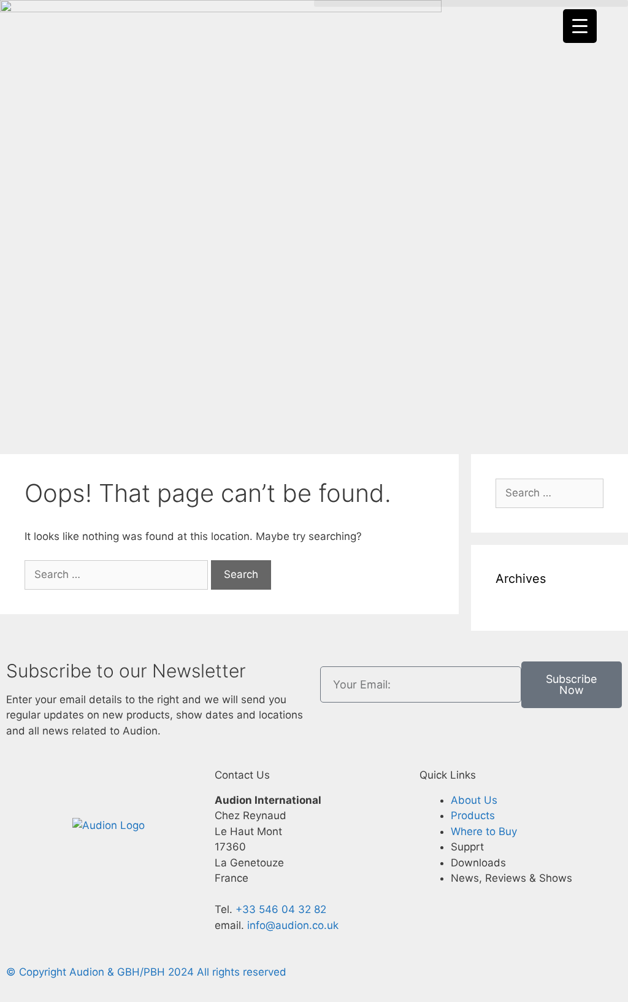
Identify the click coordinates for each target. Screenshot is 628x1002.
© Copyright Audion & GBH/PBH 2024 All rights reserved (146, 972)
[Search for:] (118, 574)
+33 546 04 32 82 (281, 909)
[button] (471, 3)
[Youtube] (159, 785)
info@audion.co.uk (291, 925)
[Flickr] (92, 785)
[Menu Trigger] (580, 26)
